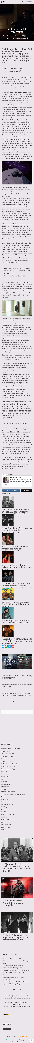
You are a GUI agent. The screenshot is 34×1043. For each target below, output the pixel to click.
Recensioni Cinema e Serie (20, 38)
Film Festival (5, 776)
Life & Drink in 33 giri (8, 784)
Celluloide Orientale (7, 754)
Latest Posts (10, 474)
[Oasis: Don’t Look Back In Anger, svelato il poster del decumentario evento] (17, 932)
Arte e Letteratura (7, 751)
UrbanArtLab (5, 827)
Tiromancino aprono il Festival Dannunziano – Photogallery (14, 903)
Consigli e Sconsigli (7, 761)
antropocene (6, 323)
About (3, 474)
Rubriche (4, 809)
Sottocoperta (5, 819)
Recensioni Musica (7, 804)
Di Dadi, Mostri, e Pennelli (9, 764)
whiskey (13, 329)
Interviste (4, 781)
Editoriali (4, 771)
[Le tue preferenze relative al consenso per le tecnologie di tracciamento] (31, 1040)
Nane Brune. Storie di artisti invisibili (13, 794)
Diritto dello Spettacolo (8, 766)
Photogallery (5, 799)
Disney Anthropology (8, 769)
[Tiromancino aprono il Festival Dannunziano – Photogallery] (17, 897)
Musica (3, 789)
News (3, 797)
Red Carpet (4, 807)
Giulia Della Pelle (15, 477)
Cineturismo (5, 759)
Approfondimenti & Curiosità (10, 749)
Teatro (3, 822)
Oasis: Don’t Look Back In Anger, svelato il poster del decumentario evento (15, 937)
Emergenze (4, 774)
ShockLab (4, 812)
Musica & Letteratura (8, 792)
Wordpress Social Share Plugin (13, 1040)
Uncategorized (6, 824)
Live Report (5, 787)
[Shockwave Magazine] (3, 2)
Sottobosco (4, 817)
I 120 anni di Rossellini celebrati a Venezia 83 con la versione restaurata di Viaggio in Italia (17, 867)
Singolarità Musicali (7, 814)
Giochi (3, 779)
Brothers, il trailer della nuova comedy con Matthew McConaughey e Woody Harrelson (17, 977)
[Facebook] (6, 485)
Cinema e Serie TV (7, 756)
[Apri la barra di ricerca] (22, 2)
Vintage (3, 830)
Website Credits (22, 1036)
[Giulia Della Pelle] (6, 482)
